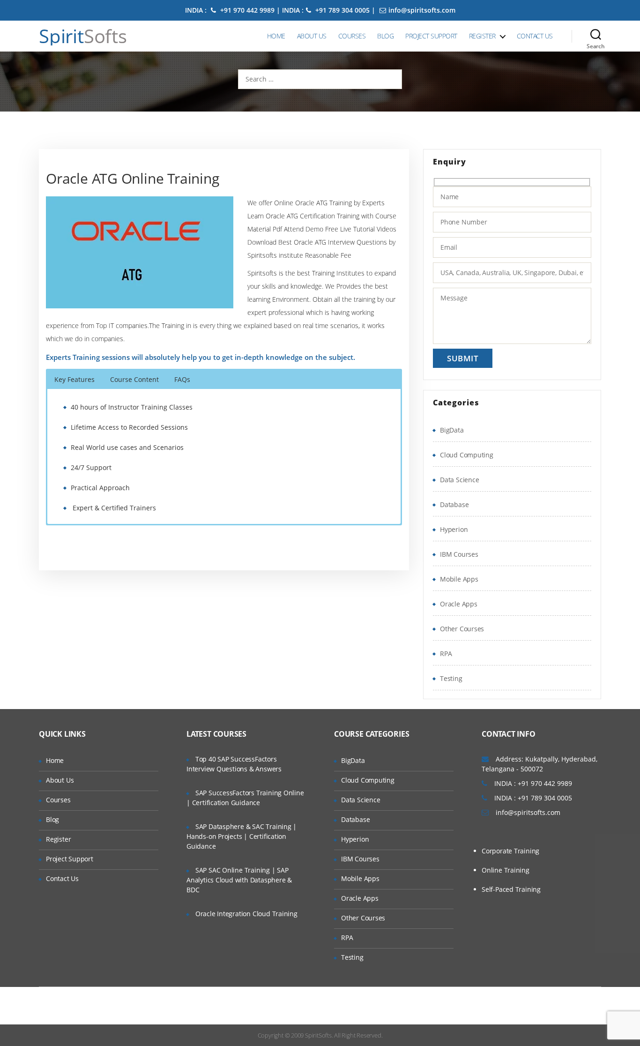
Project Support (431, 35)
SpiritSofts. (319, 1035)
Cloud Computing (466, 454)
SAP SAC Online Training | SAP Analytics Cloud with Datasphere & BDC (239, 880)
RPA (446, 653)
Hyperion (454, 529)
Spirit (83, 36)
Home (276, 35)
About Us (312, 35)
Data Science (459, 479)
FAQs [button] (182, 379)
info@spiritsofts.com (421, 10)
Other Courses (462, 628)
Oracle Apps (458, 603)
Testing (451, 678)
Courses (352, 35)
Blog (385, 35)
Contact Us (535, 35)
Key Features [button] (74, 379)
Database (454, 504)
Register (482, 35)
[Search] (596, 36)
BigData (452, 430)
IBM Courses (459, 554)
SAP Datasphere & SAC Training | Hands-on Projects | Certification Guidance (241, 836)
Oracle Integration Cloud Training (246, 913)
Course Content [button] (134, 379)
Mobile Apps (459, 579)
